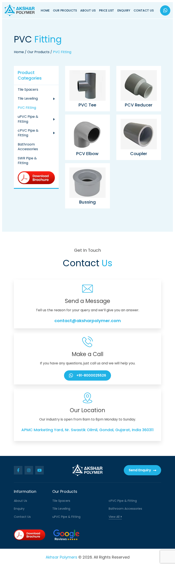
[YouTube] (39, 470)
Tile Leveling (28, 98)
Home (45, 10)
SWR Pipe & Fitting (27, 160)
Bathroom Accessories (28, 146)
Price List (106, 10)
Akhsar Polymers (61, 557)
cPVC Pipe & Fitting (28, 133)
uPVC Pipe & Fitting (28, 119)
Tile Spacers (28, 89)
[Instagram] (29, 470)
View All (114, 517)
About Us (88, 10)
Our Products (65, 10)
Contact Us (144, 10)
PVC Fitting (27, 107)
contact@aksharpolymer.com (87, 321)
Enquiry (123, 10)
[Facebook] (18, 470)
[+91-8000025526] (165, 10)
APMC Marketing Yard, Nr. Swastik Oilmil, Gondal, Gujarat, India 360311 (87, 429)
